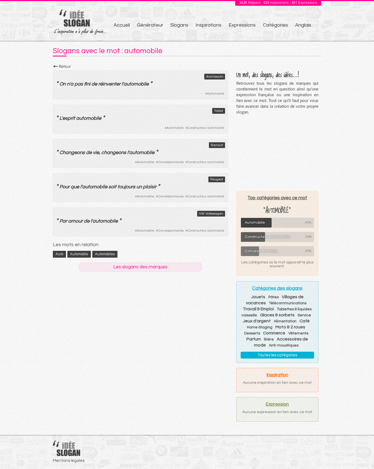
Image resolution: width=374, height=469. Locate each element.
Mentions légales (68, 461)
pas (78, 84)
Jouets (258, 297)
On (62, 84)
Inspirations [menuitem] (208, 25)
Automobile (215, 93)
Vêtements (298, 333)
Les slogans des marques (140, 267)
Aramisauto (214, 76)
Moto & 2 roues (290, 327)
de (94, 84)
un (139, 186)
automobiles (105, 254)
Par (63, 221)
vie (96, 152)
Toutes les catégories (277, 355)
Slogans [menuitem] (179, 25)
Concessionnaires (171, 162)
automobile (136, 84)
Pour (64, 186)
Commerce (274, 333)
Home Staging (259, 327)
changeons (113, 152)
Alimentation (285, 321)
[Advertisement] (277, 152)
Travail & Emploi (258, 309)
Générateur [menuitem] (150, 25)
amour (75, 221)
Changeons (72, 152)
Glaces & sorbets (277, 315)
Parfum (253, 339)
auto (59, 254)
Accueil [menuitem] (122, 25)
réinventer (109, 84)
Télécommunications (287, 303)
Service (304, 315)
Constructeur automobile (205, 128)
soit (112, 186)
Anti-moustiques (283, 345)
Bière (269, 339)
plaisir (149, 186)
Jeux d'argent (257, 321)
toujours (126, 186)
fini (87, 84)
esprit (68, 118)
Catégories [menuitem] (275, 25)
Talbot (218, 111)
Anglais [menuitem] (303, 25)
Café (305, 321)
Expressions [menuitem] (242, 25)
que (75, 186)
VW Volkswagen (211, 213)
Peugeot (216, 179)
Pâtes (273, 297)
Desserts (252, 333)
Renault (217, 145)
